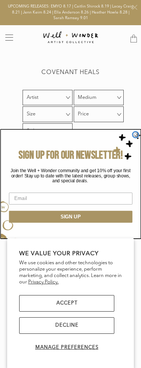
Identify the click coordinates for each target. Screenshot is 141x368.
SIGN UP (70, 216)
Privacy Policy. (43, 282)
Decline (67, 325)
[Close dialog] (135, 135)
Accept (66, 303)
